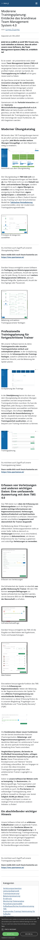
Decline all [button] (29, 934)
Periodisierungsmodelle (12, 904)
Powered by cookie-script (8, 938)
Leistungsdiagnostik (11, 891)
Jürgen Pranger (12, 29)
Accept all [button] (10, 934)
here (3, 926)
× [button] (38, 918)
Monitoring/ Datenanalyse (13, 901)
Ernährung (7, 898)
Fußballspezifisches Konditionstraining (18, 906)
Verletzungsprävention (12, 888)
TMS (5, 909)
